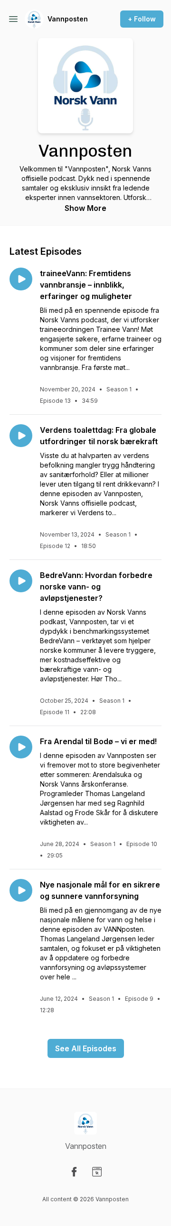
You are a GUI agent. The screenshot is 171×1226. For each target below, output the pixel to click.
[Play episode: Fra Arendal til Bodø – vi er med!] (21, 747)
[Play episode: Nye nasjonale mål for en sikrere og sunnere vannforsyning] (21, 890)
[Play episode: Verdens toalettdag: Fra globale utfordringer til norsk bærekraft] (21, 435)
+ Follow (142, 19)
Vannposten (68, 19)
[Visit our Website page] (97, 1171)
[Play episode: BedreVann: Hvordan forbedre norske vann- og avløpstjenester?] (21, 580)
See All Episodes (85, 1048)
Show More (85, 208)
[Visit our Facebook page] (74, 1171)
